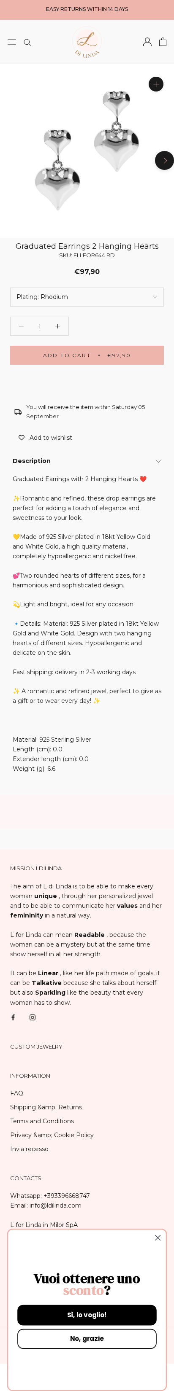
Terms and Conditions (42, 1121)
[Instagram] (32, 1017)
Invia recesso (29, 1149)
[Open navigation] (12, 41)
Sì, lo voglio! (87, 1314)
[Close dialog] (158, 1238)
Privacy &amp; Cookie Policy (52, 1135)
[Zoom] (156, 83)
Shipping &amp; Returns (46, 1107)
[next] (164, 160)
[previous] (9, 160)
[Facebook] (13, 1017)
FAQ (16, 1093)
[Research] (27, 42)
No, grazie (87, 1338)
